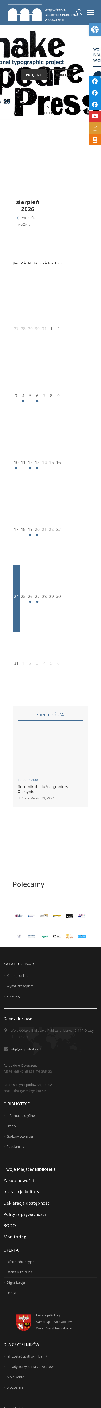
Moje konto (15, 1377)
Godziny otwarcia (20, 1136)
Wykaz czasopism (20, 986)
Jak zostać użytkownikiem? (27, 1356)
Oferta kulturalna (19, 1272)
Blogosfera (15, 1387)
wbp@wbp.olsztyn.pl (26, 1049)
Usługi (11, 1292)
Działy (11, 1126)
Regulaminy (15, 1146)
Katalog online (17, 975)
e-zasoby (13, 996)
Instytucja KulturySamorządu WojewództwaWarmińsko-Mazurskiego (55, 1321)
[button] (95, 29)
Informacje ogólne (21, 1115)
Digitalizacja (16, 1282)
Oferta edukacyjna (21, 1262)
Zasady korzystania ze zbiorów (30, 1366)
